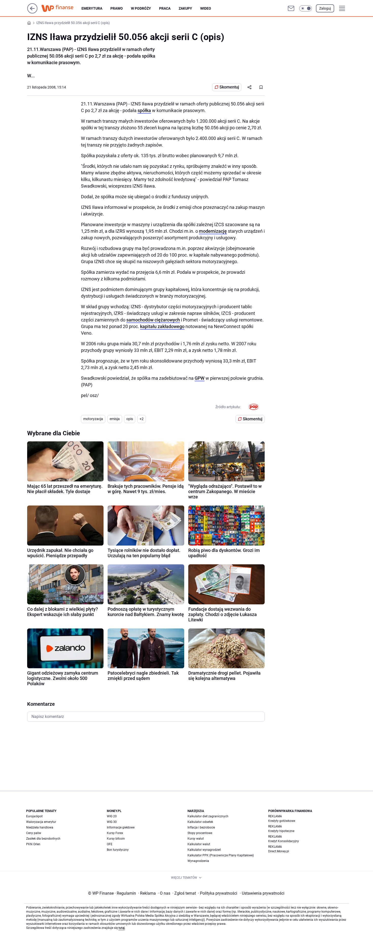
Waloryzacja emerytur (41, 822)
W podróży (141, 8)
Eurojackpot (34, 816)
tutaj (121, 928)
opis (129, 419)
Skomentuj (229, 87)
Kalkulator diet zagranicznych (208, 816)
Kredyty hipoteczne (281, 831)
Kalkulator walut (199, 844)
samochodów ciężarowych (153, 319)
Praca (165, 8)
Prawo (116, 8)
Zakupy (185, 8)
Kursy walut (196, 838)
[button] (305, 8)
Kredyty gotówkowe (281, 821)
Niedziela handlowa (39, 827)
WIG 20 (112, 816)
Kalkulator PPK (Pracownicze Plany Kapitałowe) (221, 855)
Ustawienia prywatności (262, 893)
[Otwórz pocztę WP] (291, 8)
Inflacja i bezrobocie (201, 827)
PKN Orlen (33, 844)
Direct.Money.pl (278, 851)
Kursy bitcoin (116, 838)
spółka (144, 110)
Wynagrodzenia (198, 861)
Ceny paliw (33, 833)
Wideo (205, 8)
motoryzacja (93, 419)
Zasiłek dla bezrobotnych (43, 838)
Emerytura (91, 8)
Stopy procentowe (200, 833)
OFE (109, 844)
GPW (200, 378)
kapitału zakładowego (162, 326)
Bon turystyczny (118, 850)
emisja (115, 419)
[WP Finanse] (61, 8)
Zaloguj (325, 8)
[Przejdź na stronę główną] (32, 12)
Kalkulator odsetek (200, 822)
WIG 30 (112, 822)
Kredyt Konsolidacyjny (283, 841)
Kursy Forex (115, 833)
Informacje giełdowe (120, 827)
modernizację (213, 231)
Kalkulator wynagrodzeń (204, 850)
